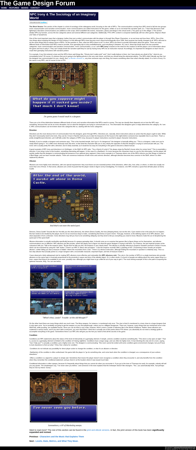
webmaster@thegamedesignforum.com (184, 447)
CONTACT (35, 8)
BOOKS (24, 8)
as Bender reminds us (76, 58)
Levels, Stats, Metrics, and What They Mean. (57, 441)
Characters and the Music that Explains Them (62, 436)
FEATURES (14, 8)
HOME (3, 8)
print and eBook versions (98, 430)
